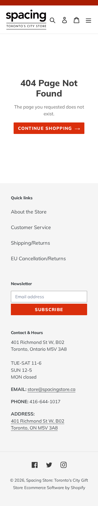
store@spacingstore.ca (51, 389)
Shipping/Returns (30, 243)
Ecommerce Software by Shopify (54, 487)
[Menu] (88, 19)
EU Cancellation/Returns (38, 258)
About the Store (29, 212)
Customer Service (31, 227)
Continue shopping (45, 128)
